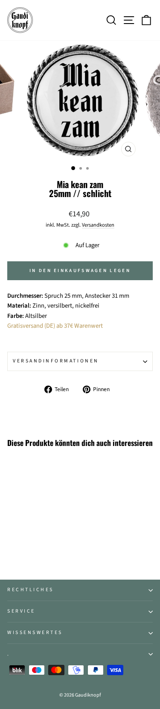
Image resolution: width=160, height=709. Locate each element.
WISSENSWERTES (35, 632)
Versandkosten (98, 225)
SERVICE (21, 611)
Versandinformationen (56, 361)
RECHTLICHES (30, 589)
